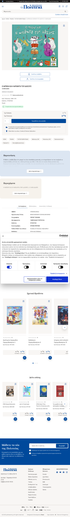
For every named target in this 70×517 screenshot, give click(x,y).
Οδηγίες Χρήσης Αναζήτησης (32, 491)
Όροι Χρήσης (50, 514)
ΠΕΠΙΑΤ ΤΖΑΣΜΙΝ (7, 92)
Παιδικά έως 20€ (47, 139)
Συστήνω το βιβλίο (36, 74)
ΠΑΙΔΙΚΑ (12, 19)
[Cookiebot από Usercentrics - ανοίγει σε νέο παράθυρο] (60, 236)
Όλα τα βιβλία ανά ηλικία (18, 143)
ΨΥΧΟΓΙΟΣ (10, 101)
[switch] (26, 267)
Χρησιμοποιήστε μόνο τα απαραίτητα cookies (34, 279)
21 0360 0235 (65, 1)
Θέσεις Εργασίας (33, 477)
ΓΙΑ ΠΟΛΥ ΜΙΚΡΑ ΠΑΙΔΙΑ (20, 19)
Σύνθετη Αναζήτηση (61, 14)
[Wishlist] (59, 6)
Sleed (42, 514)
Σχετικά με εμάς (32, 474)
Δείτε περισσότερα (35, 171)
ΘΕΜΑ (7, 19)
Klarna (44, 489)
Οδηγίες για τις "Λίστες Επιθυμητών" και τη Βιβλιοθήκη (32, 483)
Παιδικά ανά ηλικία (58, 139)
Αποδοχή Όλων (57, 279)
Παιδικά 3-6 (6, 143)
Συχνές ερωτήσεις (46, 475)
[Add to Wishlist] (64, 25)
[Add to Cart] (24, 357)
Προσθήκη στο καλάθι (39, 121)
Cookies (30, 500)
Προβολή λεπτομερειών (57, 273)
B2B (44, 482)
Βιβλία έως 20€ (35, 139)
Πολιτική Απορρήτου (62, 514)
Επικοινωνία (46, 479)
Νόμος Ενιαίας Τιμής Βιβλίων (32, 496)
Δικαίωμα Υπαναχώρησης (47, 486)
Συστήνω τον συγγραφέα (36, 79)
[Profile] (63, 6)
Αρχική (3, 19)
